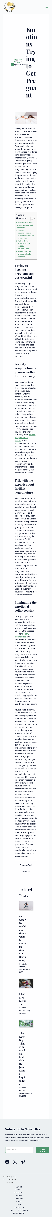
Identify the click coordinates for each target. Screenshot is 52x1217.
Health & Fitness (18, 60)
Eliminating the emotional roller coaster (24, 254)
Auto (19, 1201)
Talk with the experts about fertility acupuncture (24, 245)
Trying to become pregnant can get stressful (25, 225)
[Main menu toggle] (46, 7)
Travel (19, 1190)
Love (19, 1204)
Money (19, 1195)
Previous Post (26, 865)
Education (19, 1213)
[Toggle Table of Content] (32, 219)
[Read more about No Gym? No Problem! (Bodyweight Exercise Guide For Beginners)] (26, 905)
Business (23, 1093)
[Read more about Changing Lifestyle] (26, 983)
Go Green (19, 1207)
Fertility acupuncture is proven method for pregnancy (26, 234)
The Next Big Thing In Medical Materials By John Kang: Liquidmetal (22, 1059)
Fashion (19, 1198)
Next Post (26, 872)
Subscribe (42, 1151)
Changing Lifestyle (22, 999)
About (19, 1187)
